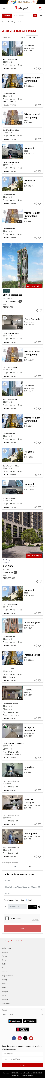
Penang (4, 956)
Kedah (4, 964)
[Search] (35, 15)
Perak (4, 984)
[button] (7, 16)
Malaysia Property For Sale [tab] (14, 941)
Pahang (4, 980)
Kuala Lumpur (6, 948)
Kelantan (5, 968)
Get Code (33, 907)
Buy (22, 900)
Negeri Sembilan (8, 976)
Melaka (4, 972)
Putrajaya (5, 991)
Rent (30, 900)
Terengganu (6, 1003)
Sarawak (5, 999)
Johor (4, 960)
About (4, 1010)
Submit (22, 928)
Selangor (5, 952)
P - (6, 907)
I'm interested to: (11, 900)
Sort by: (22, 37)
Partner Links (7, 1014)
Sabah (4, 995)
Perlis (4, 988)
